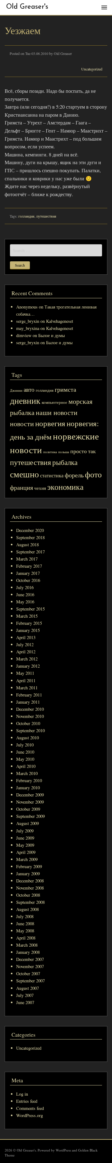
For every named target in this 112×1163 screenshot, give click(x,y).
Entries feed (26, 1101)
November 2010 (30, 716)
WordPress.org (29, 1115)
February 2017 (29, 566)
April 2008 (25, 938)
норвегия (50, 423)
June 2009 (25, 838)
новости (22, 423)
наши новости (56, 412)
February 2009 (29, 866)
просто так (83, 451)
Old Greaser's (27, 7)
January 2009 (28, 874)
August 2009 (27, 823)
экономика (65, 486)
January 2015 (28, 630)
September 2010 (30, 730)
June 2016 (25, 594)
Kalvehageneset (59, 321)
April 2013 (25, 637)
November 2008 (30, 888)
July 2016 (25, 587)
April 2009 (25, 852)
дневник (25, 400)
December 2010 (30, 709)
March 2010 (27, 773)
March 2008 (27, 945)
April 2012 (25, 652)
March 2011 (27, 688)
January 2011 (28, 702)
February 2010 (29, 780)
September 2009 (30, 816)
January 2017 (28, 573)
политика (50, 452)
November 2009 (30, 802)
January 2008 (28, 952)
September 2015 (30, 609)
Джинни (16, 390)
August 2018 (27, 545)
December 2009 (30, 795)
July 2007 (25, 995)
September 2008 (30, 902)
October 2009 (28, 809)
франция (21, 487)
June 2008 (25, 923)
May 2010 (25, 759)
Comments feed (30, 1108)
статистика (51, 475)
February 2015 (29, 623)
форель (74, 475)
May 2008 (25, 931)
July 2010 (25, 745)
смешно (24, 474)
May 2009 (25, 845)
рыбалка (64, 462)
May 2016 (25, 602)
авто (29, 389)
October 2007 (28, 973)
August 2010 (27, 738)
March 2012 (27, 659)
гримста (65, 389)
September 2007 (30, 981)
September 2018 (30, 537)
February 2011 (29, 695)
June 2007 (25, 1002)
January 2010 (28, 788)
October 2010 (28, 723)
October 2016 (28, 580)
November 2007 (30, 966)
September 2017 (30, 552)
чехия (40, 488)
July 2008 (25, 916)
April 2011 (25, 680)
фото (93, 474)
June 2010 (25, 752)
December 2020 (30, 530)
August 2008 (27, 909)
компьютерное (54, 402)
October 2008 (28, 895)
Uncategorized (91, 68)
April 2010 (25, 766)
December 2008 (30, 881)
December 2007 (30, 959)
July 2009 (25, 831)
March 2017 (27, 559)
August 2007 (27, 988)
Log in (22, 1094)
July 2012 (25, 644)
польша (63, 452)
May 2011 (25, 673)
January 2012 (28, 666)
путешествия (46, 216)
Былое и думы (51, 335)
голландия (26, 216)
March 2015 (27, 616)
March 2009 (27, 859)
